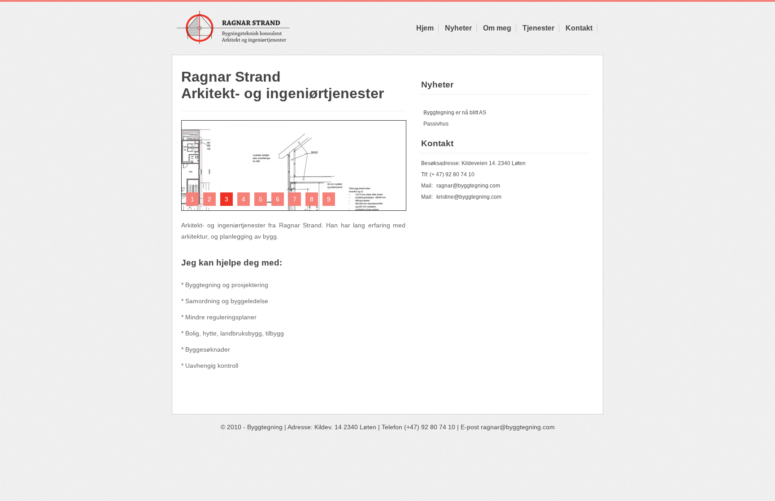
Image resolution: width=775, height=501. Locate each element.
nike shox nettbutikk (472, 451)
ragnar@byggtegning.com (468, 186)
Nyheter (458, 28)
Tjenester (538, 28)
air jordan (348, 451)
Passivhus (435, 124)
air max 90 (298, 451)
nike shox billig (542, 451)
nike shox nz (26, 451)
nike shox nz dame (611, 451)
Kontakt (579, 28)
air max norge (403, 451)
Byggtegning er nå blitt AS (454, 112)
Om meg (497, 28)
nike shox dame (88, 451)
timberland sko (241, 451)
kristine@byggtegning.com (468, 197)
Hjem (425, 28)
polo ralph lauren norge (165, 451)
